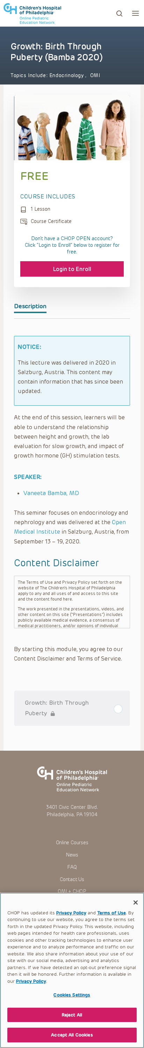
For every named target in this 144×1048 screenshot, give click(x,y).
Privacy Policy (71, 912)
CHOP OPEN (32, 13)
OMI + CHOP (72, 891)
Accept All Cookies (72, 1034)
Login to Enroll (72, 269)
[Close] (135, 902)
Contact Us (72, 880)
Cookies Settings (71, 995)
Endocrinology (67, 76)
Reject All (72, 1014)
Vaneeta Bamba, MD (51, 492)
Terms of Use (111, 912)
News (72, 855)
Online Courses (72, 843)
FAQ (72, 867)
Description (30, 306)
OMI (95, 76)
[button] (135, 13)
